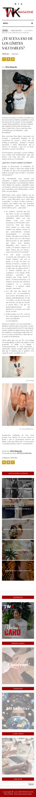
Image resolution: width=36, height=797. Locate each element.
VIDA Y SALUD (16, 30)
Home (5, 30)
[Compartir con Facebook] (4, 59)
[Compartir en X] (8, 59)
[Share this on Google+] (13, 59)
